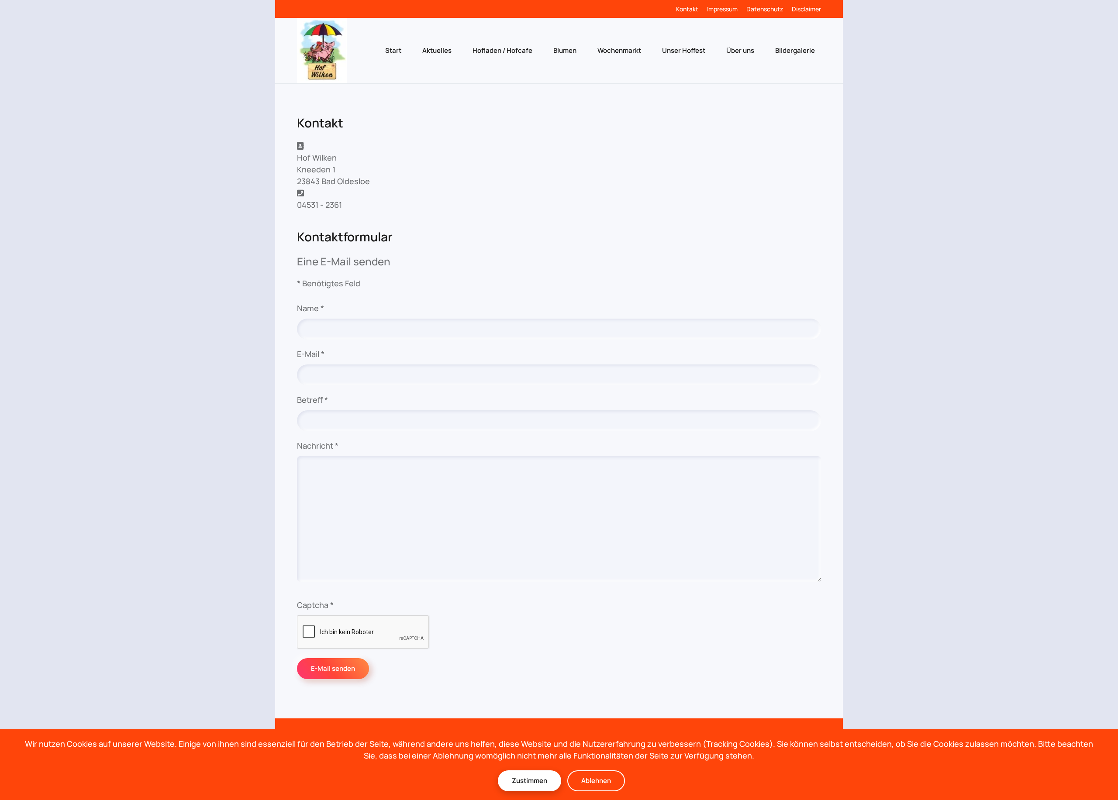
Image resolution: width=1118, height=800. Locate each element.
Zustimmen (529, 780)
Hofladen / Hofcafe (502, 50)
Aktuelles (437, 50)
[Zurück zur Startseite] (322, 50)
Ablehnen (596, 780)
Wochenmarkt (619, 50)
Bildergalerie (795, 50)
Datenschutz (764, 9)
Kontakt (687, 9)
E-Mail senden (333, 668)
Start (393, 50)
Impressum (722, 9)
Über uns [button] (740, 50)
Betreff (312, 400)
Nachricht (317, 445)
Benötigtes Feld (328, 283)
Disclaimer (806, 9)
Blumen (564, 50)
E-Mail (310, 354)
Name (310, 308)
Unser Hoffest (683, 50)
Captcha (315, 605)
